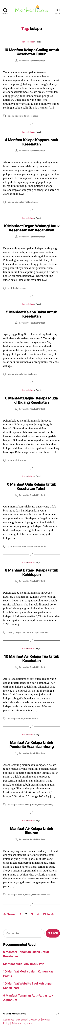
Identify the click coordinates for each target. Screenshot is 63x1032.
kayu (24, 632)
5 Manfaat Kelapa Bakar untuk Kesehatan (31, 314)
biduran (20, 894)
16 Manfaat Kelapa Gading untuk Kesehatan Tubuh (31, 51)
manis (43, 546)
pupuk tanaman (41, 632)
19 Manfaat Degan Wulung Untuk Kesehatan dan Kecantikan (31, 228)
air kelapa (12, 718)
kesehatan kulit (39, 894)
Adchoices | (9, 1019)
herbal (16, 288)
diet (17, 460)
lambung (49, 804)
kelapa (31, 42)
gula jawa (17, 546)
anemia (11, 460)
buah (10, 288)
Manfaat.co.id (19, 1013)
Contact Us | (36, 1019)
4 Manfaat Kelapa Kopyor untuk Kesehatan (31, 141)
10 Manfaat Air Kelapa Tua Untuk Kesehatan (31, 658)
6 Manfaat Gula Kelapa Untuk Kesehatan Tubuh (31, 486)
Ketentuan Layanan (21, 1023)
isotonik (27, 718)
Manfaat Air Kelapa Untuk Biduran (31, 830)
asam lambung (24, 804)
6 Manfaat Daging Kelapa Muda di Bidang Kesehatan (31, 400)
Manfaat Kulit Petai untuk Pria (23, 964)
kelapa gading (21, 116)
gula (10, 546)
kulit (48, 894)
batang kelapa (14, 632)
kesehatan (33, 116)
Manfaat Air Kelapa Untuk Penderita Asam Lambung (31, 744)
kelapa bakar (20, 374)
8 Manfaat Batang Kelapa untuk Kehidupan (31, 572)
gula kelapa (27, 546)
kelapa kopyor (21, 202)
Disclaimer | (22, 1019)
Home (24, 42)
